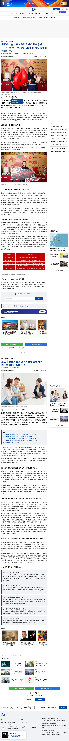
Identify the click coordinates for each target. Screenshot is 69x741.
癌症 (21, 655)
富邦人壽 (4, 655)
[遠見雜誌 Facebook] (16, 707)
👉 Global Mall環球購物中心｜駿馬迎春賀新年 (15, 306)
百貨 (24, 348)
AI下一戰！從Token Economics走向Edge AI (17, 664)
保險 (10, 655)
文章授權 (3, 725)
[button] (45, 325)
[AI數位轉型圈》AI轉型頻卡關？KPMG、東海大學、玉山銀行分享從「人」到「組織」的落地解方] (5, 680)
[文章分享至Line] (2, 97)
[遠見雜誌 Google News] (29, 707)
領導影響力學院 (61, 720)
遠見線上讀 (48, 13)
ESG (43, 13)
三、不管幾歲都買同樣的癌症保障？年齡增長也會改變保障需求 (20, 438)
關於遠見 (3, 722)
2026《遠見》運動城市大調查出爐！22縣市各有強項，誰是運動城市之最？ (41, 672)
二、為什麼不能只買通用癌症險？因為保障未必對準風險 (18, 436)
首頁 (2, 41)
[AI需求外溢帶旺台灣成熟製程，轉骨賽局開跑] (29, 664)
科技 (29, 13)
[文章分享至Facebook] (6, 97)
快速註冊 (40, 699)
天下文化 (59, 718)
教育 (36, 13)
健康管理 (15, 655)
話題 (16, 13)
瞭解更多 (63, 3)
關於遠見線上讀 (11, 722)
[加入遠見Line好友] (11, 707)
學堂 (53, 13)
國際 (19, 13)
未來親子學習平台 (46, 720)
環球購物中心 (13, 348)
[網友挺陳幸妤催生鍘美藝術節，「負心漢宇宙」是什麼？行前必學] (29, 680)
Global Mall (5, 348)
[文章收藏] (13, 97)
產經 (32, 13)
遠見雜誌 (44, 718)
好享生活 (7, 358)
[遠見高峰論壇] (7, 3)
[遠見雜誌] (34, 9)
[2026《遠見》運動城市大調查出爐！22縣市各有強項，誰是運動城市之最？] (29, 672)
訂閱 (56, 9)
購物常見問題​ (11, 725)
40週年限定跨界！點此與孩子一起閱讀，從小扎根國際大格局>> (38, 17)
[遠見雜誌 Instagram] (20, 707)
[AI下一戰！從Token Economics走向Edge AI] (5, 664)
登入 (13, 102)
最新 (12, 13)
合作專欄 (34, 727)
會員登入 (29, 699)
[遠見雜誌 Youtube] (25, 707)
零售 (20, 348)
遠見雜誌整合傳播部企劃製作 (7, 56)
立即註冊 (63, 707)
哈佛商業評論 (51, 718)
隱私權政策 (51, 730)
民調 (39, 13)
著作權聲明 (44, 730)
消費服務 (11, 41)
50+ (54, 720)
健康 (12, 358)
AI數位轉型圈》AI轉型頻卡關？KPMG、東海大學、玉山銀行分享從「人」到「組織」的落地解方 (17, 680)
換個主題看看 (59, 270)
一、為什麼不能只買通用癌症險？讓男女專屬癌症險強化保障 (19, 434)
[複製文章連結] (9, 97)
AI (25, 13)
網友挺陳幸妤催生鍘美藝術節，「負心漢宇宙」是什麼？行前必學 (41, 680)
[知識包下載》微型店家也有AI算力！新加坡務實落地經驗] (5, 735)
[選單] (2, 9)
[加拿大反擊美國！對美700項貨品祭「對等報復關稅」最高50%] (5, 672)
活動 (56, 13)
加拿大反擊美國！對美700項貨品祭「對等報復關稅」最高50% (17, 672)
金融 (23, 13)
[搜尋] (67, 9)
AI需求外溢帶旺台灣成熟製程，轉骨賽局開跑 (41, 664)
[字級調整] (16, 97)
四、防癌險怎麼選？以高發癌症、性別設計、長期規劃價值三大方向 (21, 440)
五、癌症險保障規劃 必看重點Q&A (12, 442)
